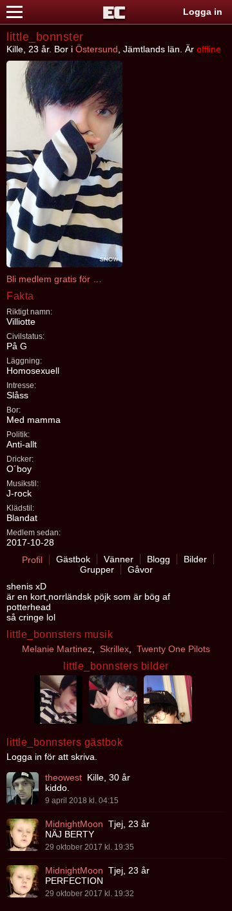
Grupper (97, 569)
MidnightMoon (74, 824)
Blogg (158, 559)
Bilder (195, 559)
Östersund (96, 49)
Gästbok (73, 559)
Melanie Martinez (57, 649)
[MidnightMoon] (22, 835)
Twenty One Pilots (173, 649)
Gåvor (140, 569)
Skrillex (114, 649)
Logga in (202, 11)
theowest (63, 777)
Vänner (118, 559)
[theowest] (22, 788)
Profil (32, 560)
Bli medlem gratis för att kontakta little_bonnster (54, 279)
